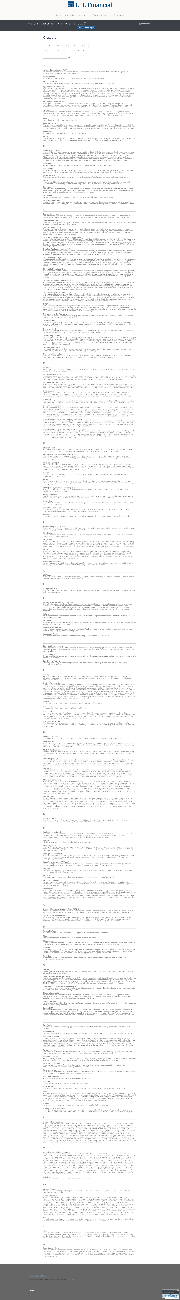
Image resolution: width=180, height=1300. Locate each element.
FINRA (69, 1279)
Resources (83, 15)
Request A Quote (101, 15)
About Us (69, 15)
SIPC (73, 1279)
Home (59, 15)
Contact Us (119, 15)
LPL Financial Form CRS (38, 1276)
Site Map (32, 1291)
